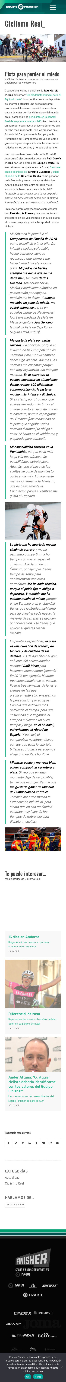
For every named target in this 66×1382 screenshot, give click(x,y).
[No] (61, 1367)
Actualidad (12, 1177)
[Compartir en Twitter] (15, 1143)
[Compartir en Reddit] (50, 1143)
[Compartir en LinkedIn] (29, 1143)
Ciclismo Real (14, 1183)
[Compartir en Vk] (43, 1143)
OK (28, 1376)
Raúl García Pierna (15, 1204)
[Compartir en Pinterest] (22, 1143)
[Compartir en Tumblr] (36, 1143)
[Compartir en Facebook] (8, 1143)
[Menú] (52, 7)
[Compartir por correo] (57, 1143)
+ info (38, 1376)
